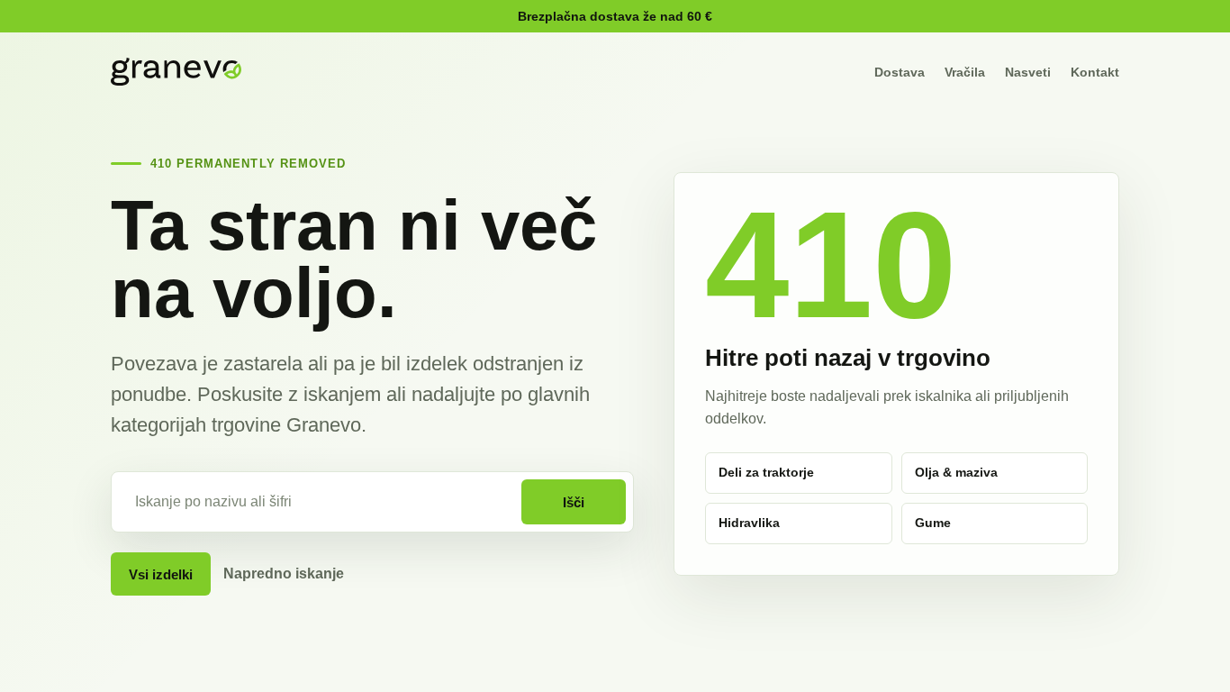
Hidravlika (749, 522)
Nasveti (1028, 72)
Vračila (965, 72)
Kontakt (1095, 72)
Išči (573, 502)
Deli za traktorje (766, 472)
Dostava (899, 72)
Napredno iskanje (283, 573)
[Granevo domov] (176, 72)
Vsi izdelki (161, 574)
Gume (933, 522)
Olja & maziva (956, 472)
